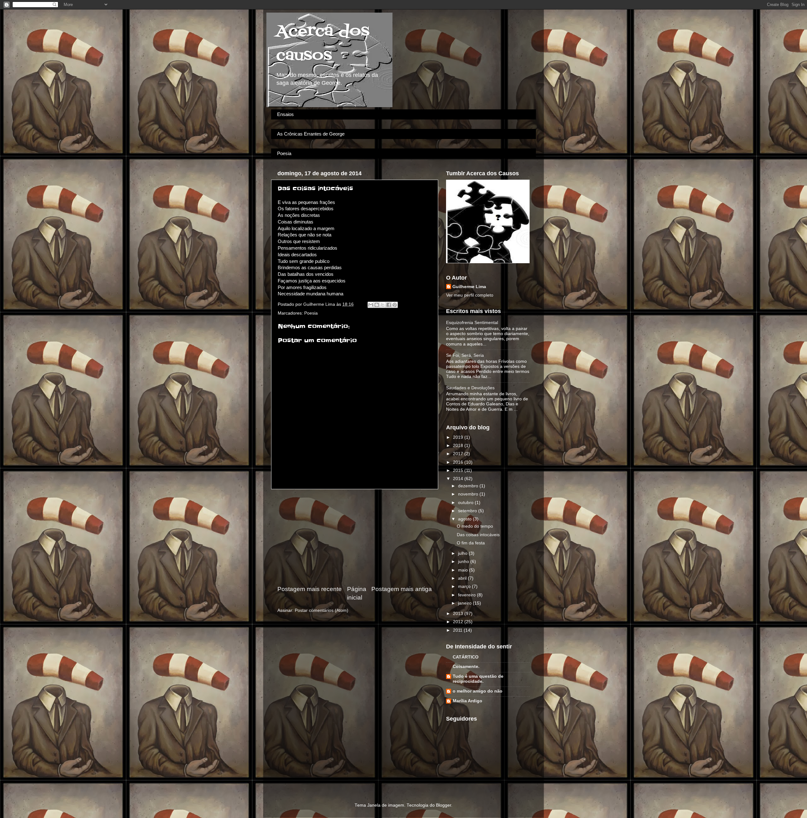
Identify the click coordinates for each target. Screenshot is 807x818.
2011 (458, 630)
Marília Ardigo (467, 701)
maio (463, 570)
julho (463, 553)
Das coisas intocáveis (478, 534)
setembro (468, 510)
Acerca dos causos (322, 44)
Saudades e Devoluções (470, 388)
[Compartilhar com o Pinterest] (395, 305)
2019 (458, 437)
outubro (466, 502)
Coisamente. (466, 666)
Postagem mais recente (309, 589)
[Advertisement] (354, 537)
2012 (458, 621)
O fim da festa (471, 543)
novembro (468, 494)
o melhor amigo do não (477, 691)
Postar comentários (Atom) (321, 610)
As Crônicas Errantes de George (311, 133)
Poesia (284, 153)
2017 (458, 453)
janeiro (465, 603)
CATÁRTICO (466, 657)
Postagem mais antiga (401, 589)
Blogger (443, 805)
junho (464, 561)
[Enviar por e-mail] (371, 305)
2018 (458, 445)
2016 (458, 462)
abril (463, 578)
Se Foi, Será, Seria (465, 355)
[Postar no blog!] (377, 305)
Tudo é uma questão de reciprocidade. (478, 679)
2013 (458, 613)
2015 (458, 470)
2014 (458, 478)
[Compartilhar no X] (383, 305)
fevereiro (467, 595)
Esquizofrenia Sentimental (472, 322)
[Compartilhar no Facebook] (389, 305)
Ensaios (285, 114)
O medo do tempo (475, 526)
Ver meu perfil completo (469, 295)
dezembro (468, 486)
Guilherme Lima (469, 286)
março (465, 586)
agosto (465, 519)
